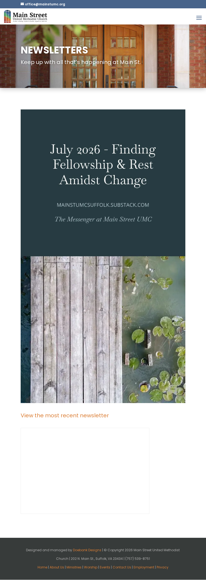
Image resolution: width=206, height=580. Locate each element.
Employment (144, 567)
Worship (90, 567)
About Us (57, 567)
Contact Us (122, 567)
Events (105, 567)
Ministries (74, 567)
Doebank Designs (87, 550)
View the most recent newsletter (65, 415)
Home (42, 567)
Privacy (162, 567)
